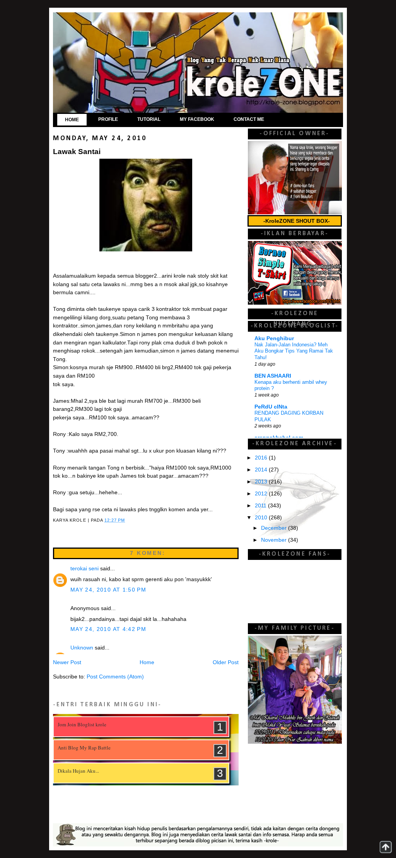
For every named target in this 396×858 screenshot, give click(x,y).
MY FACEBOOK (197, 119)
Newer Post (67, 662)
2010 (262, 518)
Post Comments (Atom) (115, 677)
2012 (262, 494)
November (274, 540)
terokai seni (84, 568)
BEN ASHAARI (272, 376)
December (274, 528)
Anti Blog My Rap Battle (84, 747)
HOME (72, 119)
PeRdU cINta (270, 407)
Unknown (81, 648)
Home (147, 662)
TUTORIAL (148, 119)
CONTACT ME (249, 119)
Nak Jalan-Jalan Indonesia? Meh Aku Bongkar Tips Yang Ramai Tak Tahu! (293, 351)
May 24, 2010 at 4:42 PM (108, 629)
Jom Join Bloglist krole (82, 724)
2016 (262, 458)
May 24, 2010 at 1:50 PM (108, 590)
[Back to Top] (385, 847)
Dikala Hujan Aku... (78, 770)
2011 (261, 506)
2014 (262, 470)
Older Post (226, 662)
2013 (262, 482)
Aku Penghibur (274, 338)
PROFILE (108, 119)
